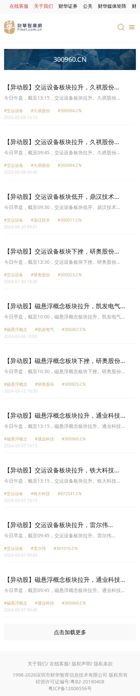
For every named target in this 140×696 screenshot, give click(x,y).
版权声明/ (82, 663)
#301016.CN (65, 548)
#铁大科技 (40, 494)
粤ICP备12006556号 (70, 688)
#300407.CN (74, 329)
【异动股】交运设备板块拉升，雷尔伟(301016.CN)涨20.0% (56, 525)
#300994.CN (70, 111)
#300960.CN (74, 439)
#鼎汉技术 (40, 220)
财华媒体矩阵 (112, 6)
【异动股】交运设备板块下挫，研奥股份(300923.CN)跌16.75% (59, 251)
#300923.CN (70, 275)
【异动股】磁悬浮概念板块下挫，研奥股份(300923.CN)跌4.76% (62, 360)
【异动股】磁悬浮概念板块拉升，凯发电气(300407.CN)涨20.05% (62, 306)
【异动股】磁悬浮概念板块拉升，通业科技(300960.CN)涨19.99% (62, 415)
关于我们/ (38, 663)
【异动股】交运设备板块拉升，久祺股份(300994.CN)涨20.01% (59, 87)
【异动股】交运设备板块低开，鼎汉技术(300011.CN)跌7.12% (59, 196)
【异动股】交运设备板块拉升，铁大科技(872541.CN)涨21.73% (59, 470)
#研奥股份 (40, 275)
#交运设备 (13, 111)
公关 (87, 6)
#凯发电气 (44, 329)
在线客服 (19, 6)
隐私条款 (103, 663)
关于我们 (43, 6)
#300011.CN (70, 220)
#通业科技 (44, 439)
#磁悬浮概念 (15, 329)
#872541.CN (70, 494)
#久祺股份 (40, 111)
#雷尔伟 (38, 548)
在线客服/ (60, 663)
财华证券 (67, 6)
